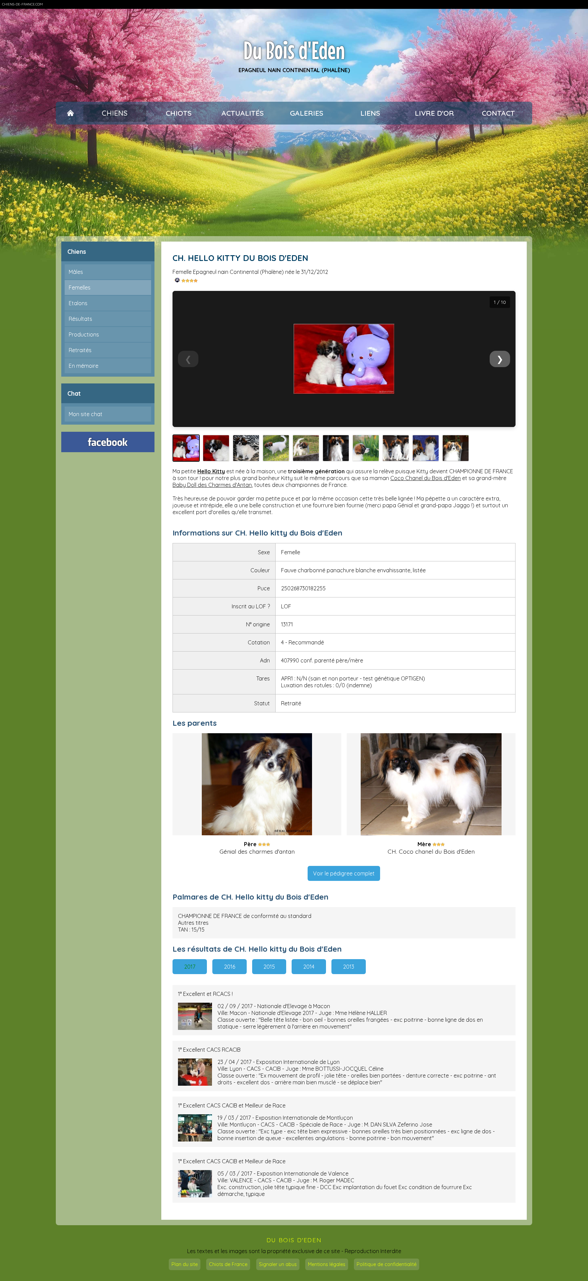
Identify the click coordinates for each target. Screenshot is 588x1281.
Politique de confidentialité (386, 1264)
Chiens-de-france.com (22, 4)
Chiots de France (228, 1264)
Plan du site (185, 1264)
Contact (498, 113)
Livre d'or (434, 113)
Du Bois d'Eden (294, 50)
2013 (348, 966)
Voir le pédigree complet (344, 873)
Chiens (115, 113)
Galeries (306, 113)
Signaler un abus (278, 1264)
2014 (308, 966)
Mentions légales (326, 1264)
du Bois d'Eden (294, 1240)
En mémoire (83, 365)
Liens (370, 113)
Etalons (78, 303)
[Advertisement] (294, 180)
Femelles (80, 287)
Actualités (243, 113)
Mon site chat (85, 414)
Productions (84, 334)
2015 (269, 966)
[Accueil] (70, 113)
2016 (229, 966)
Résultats (80, 318)
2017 (189, 966)
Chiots (179, 113)
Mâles (76, 271)
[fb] (107, 442)
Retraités (80, 350)
